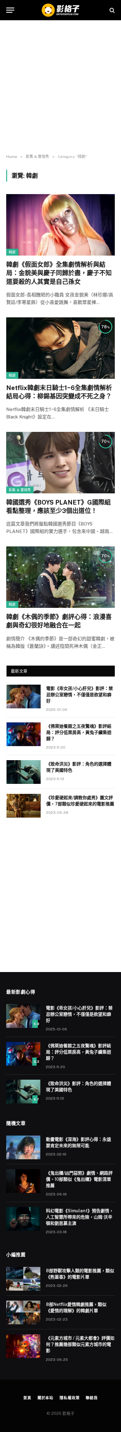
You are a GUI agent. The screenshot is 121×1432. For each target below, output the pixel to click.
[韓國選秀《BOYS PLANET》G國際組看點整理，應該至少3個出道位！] (60, 462)
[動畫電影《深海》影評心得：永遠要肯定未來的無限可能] (23, 1147)
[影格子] (60, 10)
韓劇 (12, 252)
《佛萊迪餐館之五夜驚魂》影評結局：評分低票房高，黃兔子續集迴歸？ (78, 732)
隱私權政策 (69, 1398)
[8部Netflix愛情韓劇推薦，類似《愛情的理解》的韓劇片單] (23, 1312)
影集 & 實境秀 (20, 490)
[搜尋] (111, 10)
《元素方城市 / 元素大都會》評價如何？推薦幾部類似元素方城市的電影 (80, 1344)
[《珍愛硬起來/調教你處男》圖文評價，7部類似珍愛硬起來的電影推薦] (24, 806)
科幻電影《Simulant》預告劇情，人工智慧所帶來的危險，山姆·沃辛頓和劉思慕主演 (80, 1217)
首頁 (27, 1398)
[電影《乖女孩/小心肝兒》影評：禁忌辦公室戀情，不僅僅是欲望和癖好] (24, 696)
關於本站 (45, 1398)
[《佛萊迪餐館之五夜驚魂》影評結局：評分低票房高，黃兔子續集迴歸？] (24, 734)
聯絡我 (92, 1398)
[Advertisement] (60, 87)
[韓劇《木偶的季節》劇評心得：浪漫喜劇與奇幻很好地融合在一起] (60, 577)
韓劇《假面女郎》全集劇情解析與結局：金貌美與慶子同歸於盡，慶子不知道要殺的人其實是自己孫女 (59, 273)
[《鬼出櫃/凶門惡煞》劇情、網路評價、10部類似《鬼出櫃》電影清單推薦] (23, 1181)
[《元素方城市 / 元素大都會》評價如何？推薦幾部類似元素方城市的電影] (23, 1346)
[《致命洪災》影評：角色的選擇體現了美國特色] (24, 772)
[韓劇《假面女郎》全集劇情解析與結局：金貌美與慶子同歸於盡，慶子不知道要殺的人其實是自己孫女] (60, 225)
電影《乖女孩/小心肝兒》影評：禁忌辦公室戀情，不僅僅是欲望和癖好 (79, 694)
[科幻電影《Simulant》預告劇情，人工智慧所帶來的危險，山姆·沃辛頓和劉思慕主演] (23, 1219)
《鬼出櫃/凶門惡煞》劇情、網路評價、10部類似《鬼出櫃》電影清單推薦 (79, 1179)
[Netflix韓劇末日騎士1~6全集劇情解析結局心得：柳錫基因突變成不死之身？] (60, 348)
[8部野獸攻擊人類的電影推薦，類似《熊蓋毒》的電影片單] (23, 1279)
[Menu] (10, 10)
